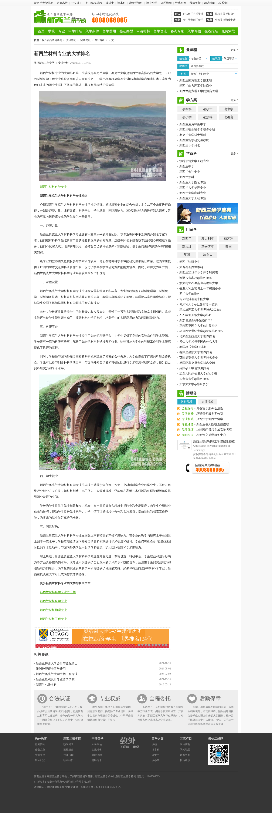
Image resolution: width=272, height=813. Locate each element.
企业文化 (40, 749)
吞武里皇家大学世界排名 (195, 352)
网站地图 (209, 2)
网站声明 (185, 744)
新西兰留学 (55, 776)
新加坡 (187, 246)
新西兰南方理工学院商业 (195, 85)
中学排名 (75, 31)
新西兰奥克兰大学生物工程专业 (57, 674)
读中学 (228, 109)
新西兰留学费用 (84, 776)
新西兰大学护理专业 (192, 187)
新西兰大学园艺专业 (192, 182)
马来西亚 (207, 246)
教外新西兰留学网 (60, 16)
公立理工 (76, 2)
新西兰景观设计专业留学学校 (55, 679)
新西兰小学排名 (189, 145)
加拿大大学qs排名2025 (194, 378)
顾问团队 (68, 744)
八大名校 (62, 2)
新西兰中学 (186, 166)
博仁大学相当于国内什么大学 (198, 341)
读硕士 (110, 2)
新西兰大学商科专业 (192, 193)
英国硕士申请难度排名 (194, 368)
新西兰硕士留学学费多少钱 (197, 129)
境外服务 (68, 749)
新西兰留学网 (72, 738)
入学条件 (92, 31)
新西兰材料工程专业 (53, 619)
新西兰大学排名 (43, 2)
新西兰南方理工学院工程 (195, 80)
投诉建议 (185, 760)
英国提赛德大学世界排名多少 (198, 357)
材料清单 (97, 760)
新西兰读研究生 (189, 261)
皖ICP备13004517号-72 (108, 787)
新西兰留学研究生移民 (194, 140)
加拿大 (207, 254)
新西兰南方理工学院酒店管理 (198, 91)
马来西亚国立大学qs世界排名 (198, 325)
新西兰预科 (186, 177)
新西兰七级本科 (46, 684)
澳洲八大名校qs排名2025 (195, 277)
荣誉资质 (40, 754)
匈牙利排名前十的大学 (194, 299)
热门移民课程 (94, 2)
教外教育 (41, 738)
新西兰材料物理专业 (53, 610)
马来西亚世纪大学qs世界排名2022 (201, 331)
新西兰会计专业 (189, 171)
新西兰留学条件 (104, 776)
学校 (51, 31)
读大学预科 (136, 2)
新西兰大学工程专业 (192, 198)
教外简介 (40, 744)
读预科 (207, 117)
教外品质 (187, 401)
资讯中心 (71, 40)
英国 (187, 254)
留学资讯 (160, 31)
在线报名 (211, 31)
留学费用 (109, 31)
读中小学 (151, 2)
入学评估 (194, 31)
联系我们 (224, 2)
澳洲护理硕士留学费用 (51, 668)
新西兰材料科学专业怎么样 (58, 592)
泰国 (228, 246)
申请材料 (143, 31)
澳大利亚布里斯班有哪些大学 (198, 283)
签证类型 (126, 31)
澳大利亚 (207, 238)
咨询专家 (177, 31)
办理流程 (166, 2)
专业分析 (100, 40)
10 (166, 645)
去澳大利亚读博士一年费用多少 (200, 288)
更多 (233, 49)
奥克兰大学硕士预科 (192, 135)
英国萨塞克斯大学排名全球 (197, 362)
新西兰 (187, 238)
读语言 (228, 117)
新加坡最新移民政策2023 (195, 320)
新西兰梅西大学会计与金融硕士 (57, 663)
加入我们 (40, 760)
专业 (61, 31)
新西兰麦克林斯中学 (192, 124)
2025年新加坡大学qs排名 (195, 315)
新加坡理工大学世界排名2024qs (200, 309)
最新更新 (195, 2)
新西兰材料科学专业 (53, 186)
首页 (41, 31)
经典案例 (180, 2)
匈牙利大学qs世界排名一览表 (198, 304)
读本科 (121, 2)
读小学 (187, 117)
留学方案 (158, 738)
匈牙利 (228, 238)
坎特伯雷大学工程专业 (194, 161)
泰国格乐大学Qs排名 (192, 347)
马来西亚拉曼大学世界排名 (197, 336)
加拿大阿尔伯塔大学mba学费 (198, 373)
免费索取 (228, 31)
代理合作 (68, 754)
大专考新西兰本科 (191, 267)
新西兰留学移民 (127, 776)
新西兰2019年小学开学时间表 (198, 272)
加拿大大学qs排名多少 (194, 384)
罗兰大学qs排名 (189, 293)
